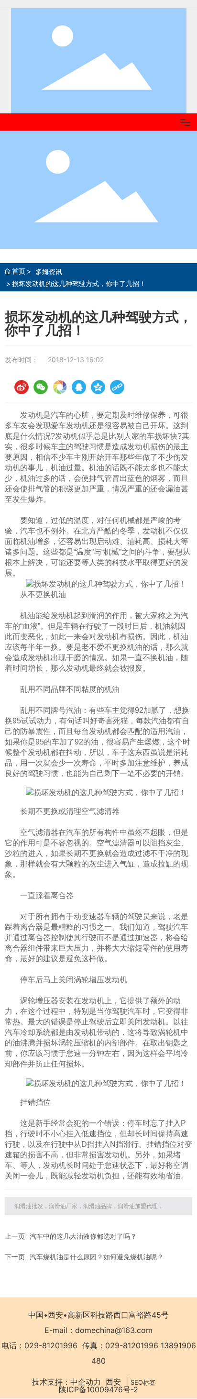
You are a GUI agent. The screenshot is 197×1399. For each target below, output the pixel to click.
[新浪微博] (21, 387)
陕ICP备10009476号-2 (98, 1389)
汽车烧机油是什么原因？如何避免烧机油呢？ (97, 1257)
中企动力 (85, 1382)
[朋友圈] (60, 387)
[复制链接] (117, 387)
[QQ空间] (98, 387)
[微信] (40, 387)
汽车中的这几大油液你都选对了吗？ (83, 1236)
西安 (113, 1382)
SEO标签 (143, 1382)
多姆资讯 (48, 271)
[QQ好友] (79, 387)
